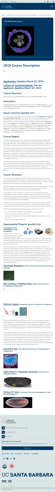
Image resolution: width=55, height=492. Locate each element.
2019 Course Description (44, 15)
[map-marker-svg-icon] (3, 428)
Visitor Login (13, 1)
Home (3, 15)
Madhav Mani (25, 283)
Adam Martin (9, 371)
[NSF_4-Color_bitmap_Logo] (4, 465)
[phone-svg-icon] (3, 432)
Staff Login (27, 453)
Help (12, 453)
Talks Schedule (4, 1)
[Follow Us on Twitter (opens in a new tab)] (45, 1)
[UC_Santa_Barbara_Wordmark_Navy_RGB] (27, 474)
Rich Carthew (9, 283)
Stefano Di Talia (11, 392)
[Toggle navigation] (52, 6)
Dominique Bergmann (13, 265)
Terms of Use (5, 453)
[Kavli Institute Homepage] (7, 6)
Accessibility (34, 453)
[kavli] (11, 465)
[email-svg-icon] (3, 436)
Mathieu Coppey (11, 304)
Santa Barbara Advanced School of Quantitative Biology (21, 15)
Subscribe (26, 448)
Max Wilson (7, 228)
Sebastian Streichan (28, 371)
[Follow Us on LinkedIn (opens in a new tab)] (47, 1)
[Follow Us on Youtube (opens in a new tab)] (50, 1)
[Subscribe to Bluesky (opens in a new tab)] (14, 458)
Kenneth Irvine (10, 348)
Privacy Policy (18, 453)
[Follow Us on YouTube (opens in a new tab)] (11, 458)
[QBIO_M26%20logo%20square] (19, 40)
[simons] (7, 481)
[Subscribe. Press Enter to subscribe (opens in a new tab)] (53, 1)
